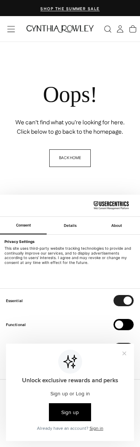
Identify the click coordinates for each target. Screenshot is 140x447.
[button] (11, 29)
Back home (70, 158)
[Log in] (120, 28)
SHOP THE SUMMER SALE (70, 9)
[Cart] (132, 28)
